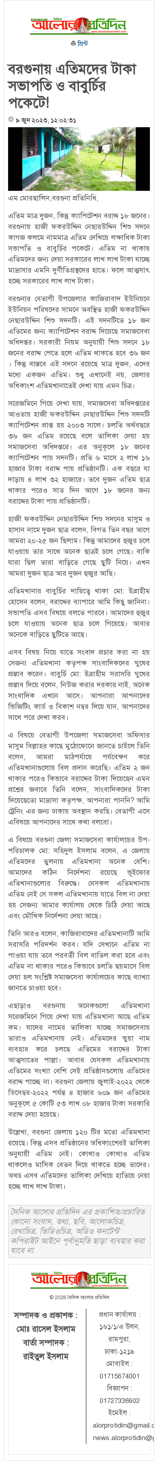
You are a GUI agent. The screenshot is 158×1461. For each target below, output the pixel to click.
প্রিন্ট (82, 44)
